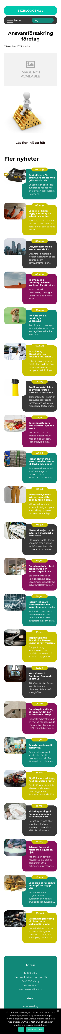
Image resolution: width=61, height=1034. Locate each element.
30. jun (39, 560)
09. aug (39, 169)
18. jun (39, 632)
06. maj (40, 913)
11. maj (39, 805)
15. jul (40, 417)
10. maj (39, 877)
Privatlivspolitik (35, 1029)
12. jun (39, 667)
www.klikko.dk (33, 989)
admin (28, 46)
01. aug (39, 381)
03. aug (40, 310)
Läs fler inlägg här (30, 143)
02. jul (39, 453)
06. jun (39, 703)
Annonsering (30, 1006)
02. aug (40, 345)
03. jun (39, 739)
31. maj (39, 772)
